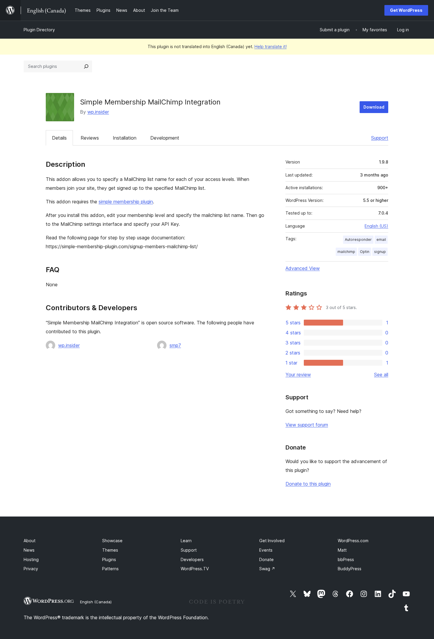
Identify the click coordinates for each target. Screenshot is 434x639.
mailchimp (346, 251)
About (29, 540)
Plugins (109, 559)
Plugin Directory (39, 29)
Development (164, 138)
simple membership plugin (126, 202)
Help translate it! (270, 46)
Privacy (31, 568)
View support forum (306, 425)
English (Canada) (96, 601)
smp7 (175, 345)
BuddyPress (349, 568)
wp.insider (98, 112)
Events (266, 550)
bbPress (346, 559)
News (29, 550)
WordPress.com (353, 540)
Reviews (90, 138)
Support (379, 138)
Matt (342, 550)
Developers (192, 559)
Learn (186, 540)
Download (373, 107)
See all (381, 374)
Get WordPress (406, 10)
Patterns (110, 568)
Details (59, 138)
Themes (110, 550)
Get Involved (272, 540)
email (381, 239)
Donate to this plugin (308, 484)
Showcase (112, 540)
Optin (364, 251)
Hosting (31, 559)
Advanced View (302, 268)
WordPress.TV (195, 568)
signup (380, 251)
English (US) (376, 225)
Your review (298, 374)
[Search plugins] (86, 66)
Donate (266, 559)
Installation (124, 138)
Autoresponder (358, 239)
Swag (267, 568)
